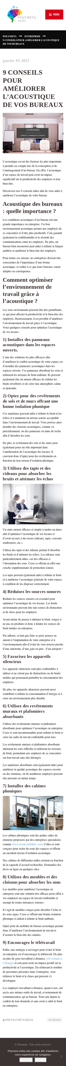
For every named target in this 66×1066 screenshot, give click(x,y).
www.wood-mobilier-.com (27, 844)
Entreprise (54, 1020)
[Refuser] (61, 1056)
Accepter (26, 1059)
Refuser (40, 1059)
